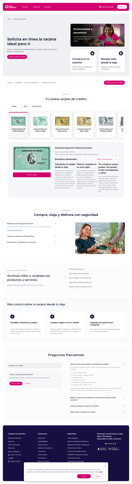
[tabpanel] (97, 389)
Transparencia (42, 445)
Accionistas (42, 451)
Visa (25, 106)
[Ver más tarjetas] (121, 124)
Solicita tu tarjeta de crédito (114, 83)
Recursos (47, 7)
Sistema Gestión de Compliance (78, 441)
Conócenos (41, 438)
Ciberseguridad (72, 438)
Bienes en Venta (43, 461)
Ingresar (122, 7)
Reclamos (11, 448)
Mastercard (37, 106)
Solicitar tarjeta (32, 175)
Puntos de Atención (14, 438)
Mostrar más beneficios (104, 159)
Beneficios (18, 83)
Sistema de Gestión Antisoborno (78, 445)
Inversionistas (42, 455)
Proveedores (42, 458)
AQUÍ (92, 472)
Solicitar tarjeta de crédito (17, 57)
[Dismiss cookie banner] (104, 466)
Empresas (36, 7)
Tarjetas (10, 83)
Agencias (11, 441)
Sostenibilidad (43, 441)
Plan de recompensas (32, 83)
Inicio (9, 19)
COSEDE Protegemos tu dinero (77, 455)
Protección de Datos (74, 448)
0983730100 (15, 461)
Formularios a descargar (75, 461)
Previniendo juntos (73, 458)
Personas (25, 7)
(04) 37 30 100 (16, 455)
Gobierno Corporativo (45, 448)
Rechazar (98, 476)
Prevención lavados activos (76, 451)
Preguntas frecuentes (49, 83)
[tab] (34, 365)
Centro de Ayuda (107, 7)
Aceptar (84, 476)
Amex (14, 106)
